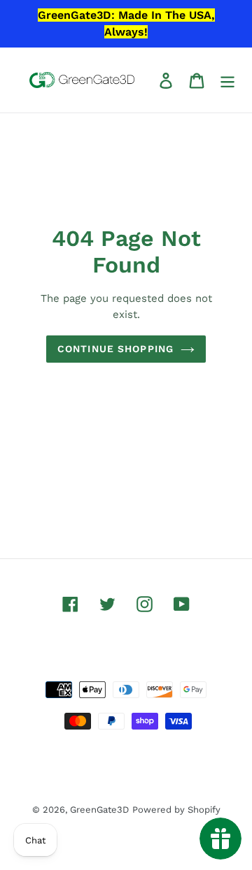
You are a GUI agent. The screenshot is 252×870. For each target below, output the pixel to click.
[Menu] (227, 80)
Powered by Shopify (176, 809)
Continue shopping (115, 348)
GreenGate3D (99, 809)
